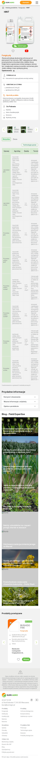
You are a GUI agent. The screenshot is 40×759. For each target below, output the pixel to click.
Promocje (23, 728)
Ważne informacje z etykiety (15, 402)
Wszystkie (6, 139)
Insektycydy (5, 716)
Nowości (23, 733)
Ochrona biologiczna (26, 711)
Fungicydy (6, 55)
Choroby (4, 730)
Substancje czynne (26, 716)
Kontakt (26, 2)
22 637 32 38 (6, 700)
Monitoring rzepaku (8, 742)
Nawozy (4, 719)
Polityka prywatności (8, 752)
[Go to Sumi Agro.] (3, 7)
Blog (3, 747)
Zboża (15, 139)
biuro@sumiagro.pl (8, 705)
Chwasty (4, 735)
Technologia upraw (29, 145)
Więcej (26, 659)
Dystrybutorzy (6, 749)
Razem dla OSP (6, 744)
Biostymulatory (25, 714)
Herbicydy (5, 714)
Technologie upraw (26, 730)
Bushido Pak (25, 626)
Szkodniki (5, 733)
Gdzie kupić (22, 46)
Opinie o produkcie (11, 406)
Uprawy (4, 728)
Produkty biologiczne (26, 735)
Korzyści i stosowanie (12, 397)
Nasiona (4, 721)
